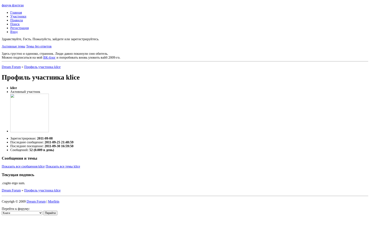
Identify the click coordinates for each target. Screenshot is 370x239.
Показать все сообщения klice (23, 166)
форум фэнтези (13, 5)
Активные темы (13, 46)
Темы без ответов (39, 46)
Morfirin (53, 201)
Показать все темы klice (63, 166)
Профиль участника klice (42, 67)
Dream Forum (11, 67)
